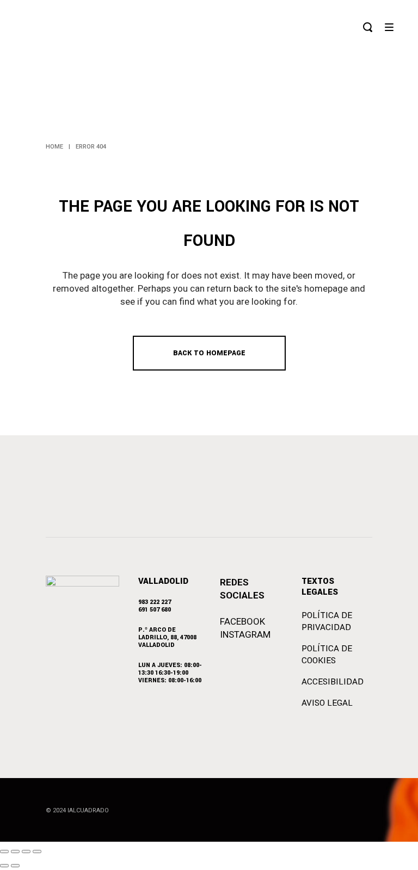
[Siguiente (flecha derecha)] (15, 865)
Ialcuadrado (88, 810)
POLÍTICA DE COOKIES (327, 655)
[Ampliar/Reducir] (4, 851)
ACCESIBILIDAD (333, 682)
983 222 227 (154, 602)
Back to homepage (209, 353)
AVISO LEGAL (327, 703)
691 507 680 (154, 610)
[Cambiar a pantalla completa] (15, 851)
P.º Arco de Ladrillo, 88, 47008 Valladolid (167, 637)
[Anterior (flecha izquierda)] (4, 865)
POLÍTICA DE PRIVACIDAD (327, 621)
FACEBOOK (242, 621)
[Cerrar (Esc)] (37, 851)
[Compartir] (26, 851)
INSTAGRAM (245, 634)
